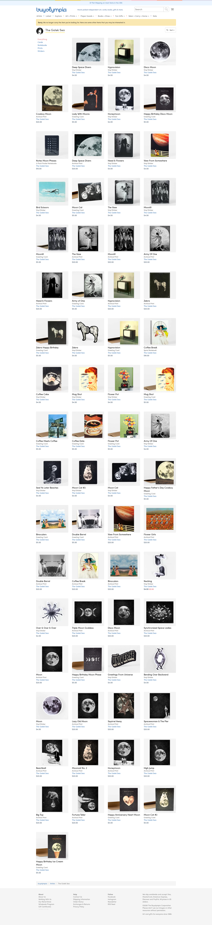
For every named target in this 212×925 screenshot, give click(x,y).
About (41, 894)
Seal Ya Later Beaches (47, 487)
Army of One (78, 300)
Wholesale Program (46, 904)
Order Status (78, 901)
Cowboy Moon (43, 113)
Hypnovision (114, 67)
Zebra (147, 300)
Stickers (41, 51)
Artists (39, 16)
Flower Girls (150, 534)
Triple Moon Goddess (83, 627)
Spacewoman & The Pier (156, 721)
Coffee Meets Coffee (46, 440)
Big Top (39, 814)
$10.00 (38, 168)
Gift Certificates (45, 906)
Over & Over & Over (46, 627)
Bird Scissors (42, 207)
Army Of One (150, 254)
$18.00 (146, 355)
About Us (42, 896)
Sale (155, 16)
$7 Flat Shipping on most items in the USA (106, 2)
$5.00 (74, 121)
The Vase (112, 207)
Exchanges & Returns (81, 904)
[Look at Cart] (172, 9)
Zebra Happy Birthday (47, 347)
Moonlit (148, 207)
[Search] (166, 9)
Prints (40, 48)
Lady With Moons (81, 113)
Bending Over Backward (156, 674)
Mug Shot (77, 394)
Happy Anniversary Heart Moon (124, 814)
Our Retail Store (45, 901)
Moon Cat (77, 207)
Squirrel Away (115, 721)
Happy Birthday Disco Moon (158, 113)
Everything (42, 39)
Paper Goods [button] (87, 16)
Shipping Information (81, 899)
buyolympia (42, 883)
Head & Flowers (116, 160)
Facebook (111, 896)
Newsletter (112, 901)
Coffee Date (78, 440)
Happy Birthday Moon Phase (86, 674)
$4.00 (74, 75)
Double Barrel (79, 534)
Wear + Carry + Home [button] (138, 16)
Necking (148, 581)
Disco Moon (150, 67)
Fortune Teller (79, 814)
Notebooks (42, 45)
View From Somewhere (155, 160)
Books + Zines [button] (104, 16)
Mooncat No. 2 (79, 767)
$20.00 (39, 121)
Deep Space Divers (81, 67)
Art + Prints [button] (71, 16)
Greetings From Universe (120, 674)
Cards (40, 42)
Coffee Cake (42, 394)
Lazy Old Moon (79, 721)
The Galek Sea (78, 72)
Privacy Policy (78, 906)
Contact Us (77, 896)
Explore (58, 16)
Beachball (41, 767)
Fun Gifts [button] (119, 16)
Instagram (112, 899)
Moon (39, 674)
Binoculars (41, 534)
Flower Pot (113, 394)
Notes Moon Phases (46, 160)
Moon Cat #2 (79, 487)
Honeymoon (114, 113)
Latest (48, 16)
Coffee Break (150, 347)
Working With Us (45, 899)
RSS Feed (111, 904)
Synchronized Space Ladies (157, 627)
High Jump (149, 767)
